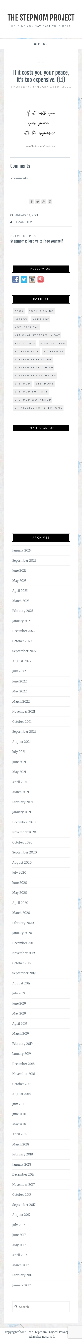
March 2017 (20, 1265)
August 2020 (22, 862)
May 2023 (19, 581)
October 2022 (22, 641)
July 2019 (18, 993)
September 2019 (24, 973)
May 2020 (19, 893)
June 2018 (19, 1114)
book (19, 311)
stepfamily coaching (34, 367)
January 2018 (21, 1164)
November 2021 (23, 711)
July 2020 (19, 872)
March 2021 (20, 792)
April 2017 (19, 1255)
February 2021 (22, 802)
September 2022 (24, 651)
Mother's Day (26, 327)
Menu (43, 44)
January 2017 (21, 1285)
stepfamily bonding (33, 359)
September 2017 (23, 1205)
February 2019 (22, 1044)
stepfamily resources (35, 375)
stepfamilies (26, 351)
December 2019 (23, 943)
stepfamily (53, 351)
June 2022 (19, 681)
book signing (41, 311)
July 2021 (18, 752)
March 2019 (20, 1033)
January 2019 (21, 1054)
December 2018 (23, 1064)
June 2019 (19, 1003)
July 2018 (18, 1104)
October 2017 (21, 1194)
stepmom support (31, 391)
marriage (40, 319)
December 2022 (23, 631)
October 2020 (22, 842)
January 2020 (22, 933)
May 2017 (19, 1245)
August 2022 (21, 661)
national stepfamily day (37, 335)
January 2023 (21, 621)
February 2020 (23, 923)
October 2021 (21, 722)
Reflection (24, 343)
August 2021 (21, 742)
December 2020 (24, 822)
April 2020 (20, 903)
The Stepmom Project (41, 17)
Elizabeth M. (24, 222)
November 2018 (23, 1074)
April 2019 (19, 1023)
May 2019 (19, 1013)
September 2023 (24, 560)
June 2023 (19, 570)
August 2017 (21, 1215)
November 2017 (23, 1185)
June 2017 (19, 1235)
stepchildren (53, 343)
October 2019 (21, 963)
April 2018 (19, 1134)
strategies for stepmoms (38, 407)
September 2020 (24, 852)
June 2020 (19, 883)
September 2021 (24, 731)
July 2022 (19, 671)
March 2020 (21, 913)
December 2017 (23, 1174)
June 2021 (19, 762)
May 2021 (19, 772)
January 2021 (21, 812)
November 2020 (24, 832)
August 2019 (21, 983)
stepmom (22, 383)
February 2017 (22, 1275)
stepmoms (44, 383)
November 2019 (23, 953)
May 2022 (19, 691)
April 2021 (19, 782)
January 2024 (22, 550)
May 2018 (19, 1124)
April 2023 (20, 591)
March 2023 (20, 601)
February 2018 (22, 1154)
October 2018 (21, 1084)
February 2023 (22, 611)
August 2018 (21, 1094)
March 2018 (20, 1144)
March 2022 (21, 701)
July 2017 (18, 1225)
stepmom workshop (32, 399)
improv (20, 319)
